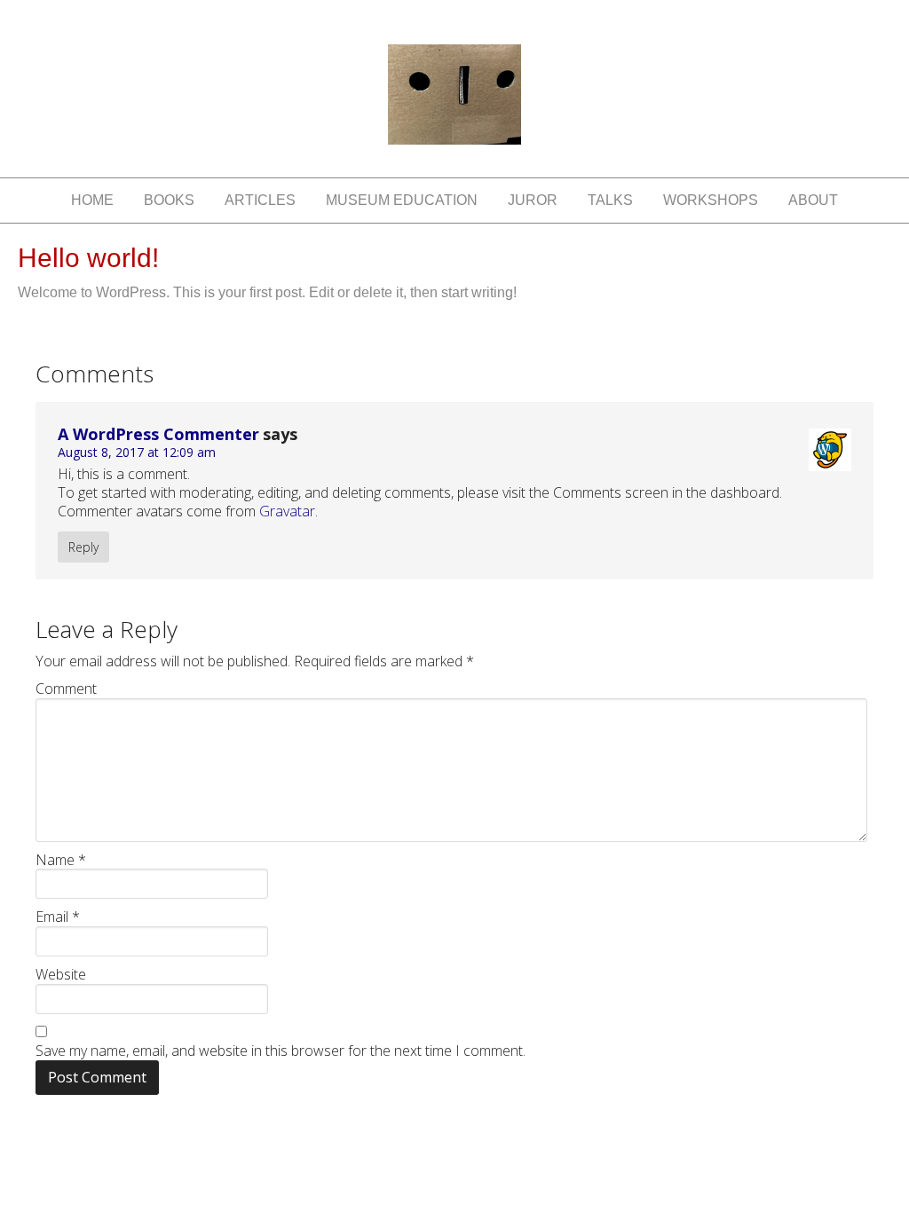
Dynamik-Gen (373, 1139)
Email (58, 917)
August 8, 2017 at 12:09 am (137, 452)
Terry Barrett (454, 110)
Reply (83, 547)
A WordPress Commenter (158, 434)
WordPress (616, 1139)
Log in (682, 1139)
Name (61, 860)
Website (61, 974)
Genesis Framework (506, 1139)
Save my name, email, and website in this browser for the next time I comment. (281, 1051)
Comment (66, 689)
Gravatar (287, 511)
